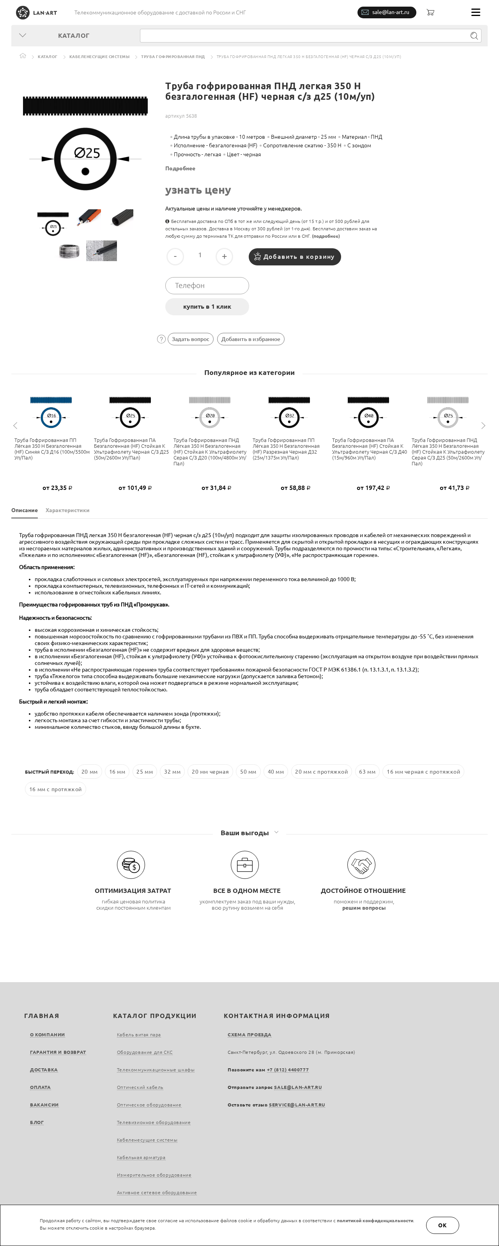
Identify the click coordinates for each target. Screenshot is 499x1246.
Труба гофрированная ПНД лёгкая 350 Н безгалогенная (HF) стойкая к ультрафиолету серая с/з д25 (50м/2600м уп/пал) (448, 451)
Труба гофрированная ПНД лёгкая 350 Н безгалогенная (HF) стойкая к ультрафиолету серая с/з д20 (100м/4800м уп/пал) (209, 451)
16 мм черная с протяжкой (423, 772)
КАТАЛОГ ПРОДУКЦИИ (155, 1015)
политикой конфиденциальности (375, 1220)
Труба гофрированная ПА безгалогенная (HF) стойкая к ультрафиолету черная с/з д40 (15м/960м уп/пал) (369, 448)
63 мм (367, 772)
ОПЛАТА (40, 1087)
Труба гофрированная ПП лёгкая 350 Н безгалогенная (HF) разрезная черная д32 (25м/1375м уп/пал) (286, 448)
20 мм (89, 772)
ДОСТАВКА (44, 1069)
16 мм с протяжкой (55, 789)
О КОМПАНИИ (47, 1034)
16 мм (117, 772)
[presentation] (16, 426)
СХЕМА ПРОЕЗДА (250, 1034)
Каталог (48, 57)
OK (443, 1225)
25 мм (144, 772)
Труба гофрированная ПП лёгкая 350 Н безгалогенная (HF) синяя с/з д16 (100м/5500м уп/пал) (52, 448)
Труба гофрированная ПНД (173, 57)
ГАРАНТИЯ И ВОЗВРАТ (58, 1052)
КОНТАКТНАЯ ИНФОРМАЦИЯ (277, 1015)
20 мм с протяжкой (321, 772)
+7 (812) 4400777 (288, 1069)
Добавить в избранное (250, 339)
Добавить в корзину (299, 256)
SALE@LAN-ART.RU (298, 1087)
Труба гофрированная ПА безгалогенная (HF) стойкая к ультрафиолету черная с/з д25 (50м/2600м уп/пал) (131, 448)
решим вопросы (364, 908)
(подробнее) (326, 236)
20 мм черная (210, 772)
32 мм (172, 772)
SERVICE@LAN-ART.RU (297, 1104)
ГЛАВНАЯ (41, 1015)
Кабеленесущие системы (99, 57)
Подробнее (180, 168)
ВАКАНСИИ (44, 1104)
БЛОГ (37, 1122)
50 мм (248, 772)
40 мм (276, 772)
